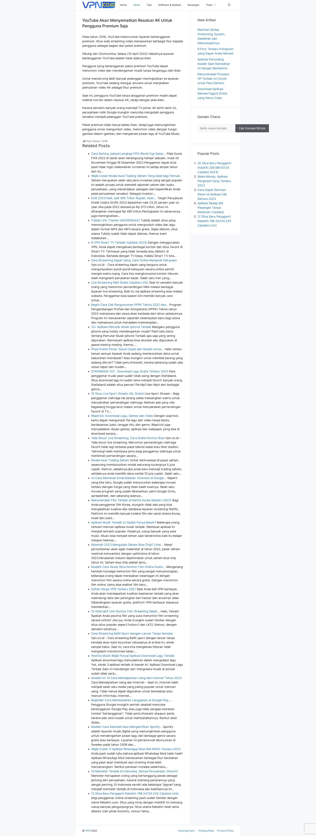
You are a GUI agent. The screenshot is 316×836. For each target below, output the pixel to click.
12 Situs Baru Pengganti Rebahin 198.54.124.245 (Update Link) (214, 221)
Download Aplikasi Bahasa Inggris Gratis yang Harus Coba (212, 93)
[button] (229, 5)
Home (123, 4)
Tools (209, 4)
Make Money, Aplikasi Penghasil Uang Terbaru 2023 (214, 181)
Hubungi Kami (186, 830)
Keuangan (193, 4)
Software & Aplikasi (169, 4)
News (136, 4)
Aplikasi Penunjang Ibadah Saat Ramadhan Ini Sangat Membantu (214, 64)
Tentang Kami (206, 830)
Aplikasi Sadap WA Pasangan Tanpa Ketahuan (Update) (211, 207)
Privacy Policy (225, 830)
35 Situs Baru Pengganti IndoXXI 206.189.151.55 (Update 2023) (214, 167)
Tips (149, 4)
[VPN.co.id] (98, 5)
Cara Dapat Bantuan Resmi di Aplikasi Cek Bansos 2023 (212, 194)
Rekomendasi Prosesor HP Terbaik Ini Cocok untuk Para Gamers (214, 78)
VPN (87, 830)
